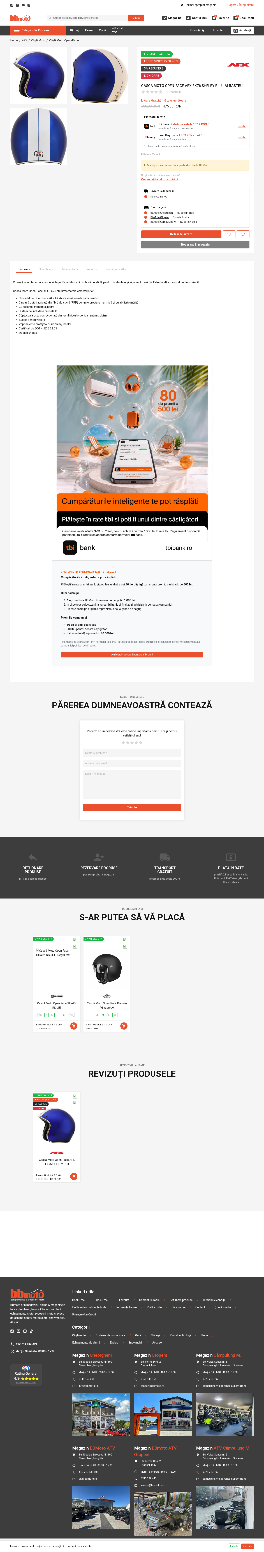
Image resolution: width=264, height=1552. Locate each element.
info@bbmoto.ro (88, 1385)
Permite (247, 1546)
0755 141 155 (148, 1379)
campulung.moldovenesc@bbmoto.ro (225, 1385)
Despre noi (179, 1307)
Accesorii (158, 1342)
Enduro (114, 1342)
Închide (234, 1546)
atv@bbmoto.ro (88, 1478)
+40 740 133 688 (88, 1472)
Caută (136, 17)
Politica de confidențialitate (89, 1307)
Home (14, 40)
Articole (218, 30)
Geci (138, 1335)
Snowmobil (135, 1342)
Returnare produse (181, 1300)
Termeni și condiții (214, 1300)
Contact (200, 1307)
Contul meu (79, 1300)
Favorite (124, 1300)
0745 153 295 (86, 1379)
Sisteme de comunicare (110, 1335)
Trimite (132, 807)
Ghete (204, 1335)
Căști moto (79, 1335)
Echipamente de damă (86, 1342)
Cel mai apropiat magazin (200, 5)
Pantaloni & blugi (180, 1335)
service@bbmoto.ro (152, 1485)
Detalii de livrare (181, 234)
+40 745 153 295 (26, 1344)
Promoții (195, 30)
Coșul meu (102, 1300)
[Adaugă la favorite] (229, 234)
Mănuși (155, 1335)
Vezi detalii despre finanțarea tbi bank (132, 654)
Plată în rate (154, 1307)
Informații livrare (126, 1307)
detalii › (242, 126)
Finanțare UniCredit (84, 1314)
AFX (24, 40)
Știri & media (223, 1307)
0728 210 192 (210, 1379)
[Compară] (243, 234)
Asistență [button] (245, 30)
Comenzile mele (149, 1300)
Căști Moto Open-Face (64, 40)
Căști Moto (38, 40)
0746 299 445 (148, 1478)
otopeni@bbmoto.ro (152, 1385)
